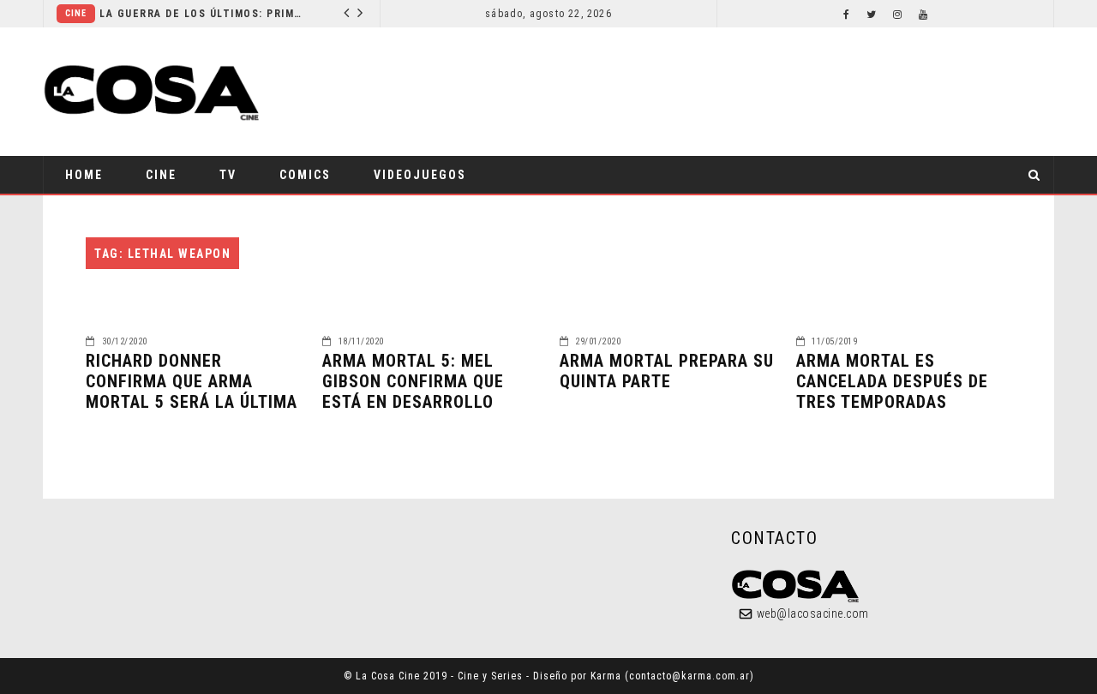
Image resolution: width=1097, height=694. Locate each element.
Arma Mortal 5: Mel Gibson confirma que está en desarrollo (413, 381)
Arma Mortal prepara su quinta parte (667, 371)
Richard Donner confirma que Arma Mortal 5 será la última (191, 381)
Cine (76, 13)
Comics (305, 175)
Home (84, 175)
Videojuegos (420, 175)
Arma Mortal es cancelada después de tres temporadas (892, 381)
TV (228, 175)
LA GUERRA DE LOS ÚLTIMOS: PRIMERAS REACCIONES (202, 14)
